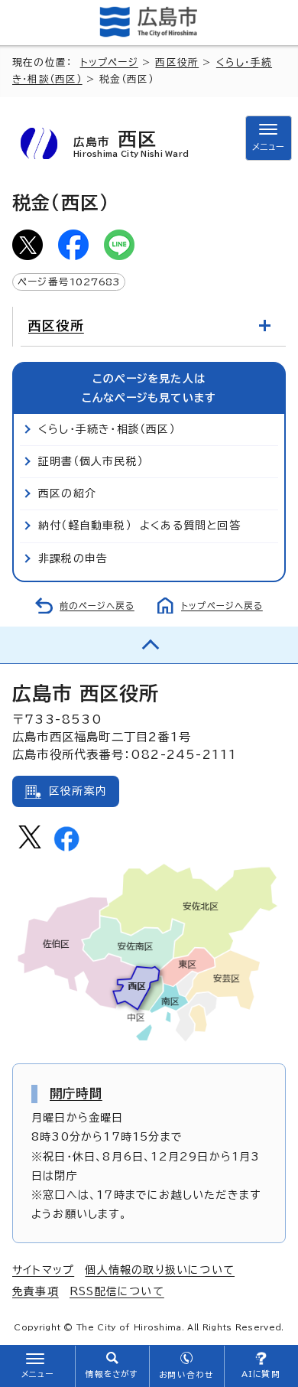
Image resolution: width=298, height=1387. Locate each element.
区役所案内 (78, 791)
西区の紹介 (67, 493)
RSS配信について (117, 1291)
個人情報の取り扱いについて (160, 1270)
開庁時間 (76, 1093)
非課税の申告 (73, 558)
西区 (131, 143)
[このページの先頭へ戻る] (149, 645)
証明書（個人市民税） (91, 461)
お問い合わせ (186, 1375)
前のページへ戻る (97, 605)
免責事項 (35, 1291)
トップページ (109, 62)
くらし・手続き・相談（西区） (107, 429)
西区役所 (177, 62)
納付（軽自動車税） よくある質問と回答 (139, 525)
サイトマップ (43, 1270)
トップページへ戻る (222, 605)
